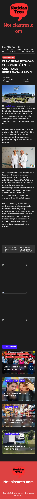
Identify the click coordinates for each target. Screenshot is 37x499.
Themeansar (19, 495)
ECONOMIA (9, 380)
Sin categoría (9, 357)
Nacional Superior (23, 354)
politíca (22, 380)
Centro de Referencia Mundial (11, 80)
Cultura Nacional (10, 354)
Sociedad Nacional (8, 57)
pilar (16, 380)
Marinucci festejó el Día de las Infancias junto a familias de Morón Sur (15, 369)
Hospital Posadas (26, 80)
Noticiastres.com (18, 482)
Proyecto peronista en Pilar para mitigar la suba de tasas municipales (15, 422)
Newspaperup (29, 493)
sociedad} (15, 433)
